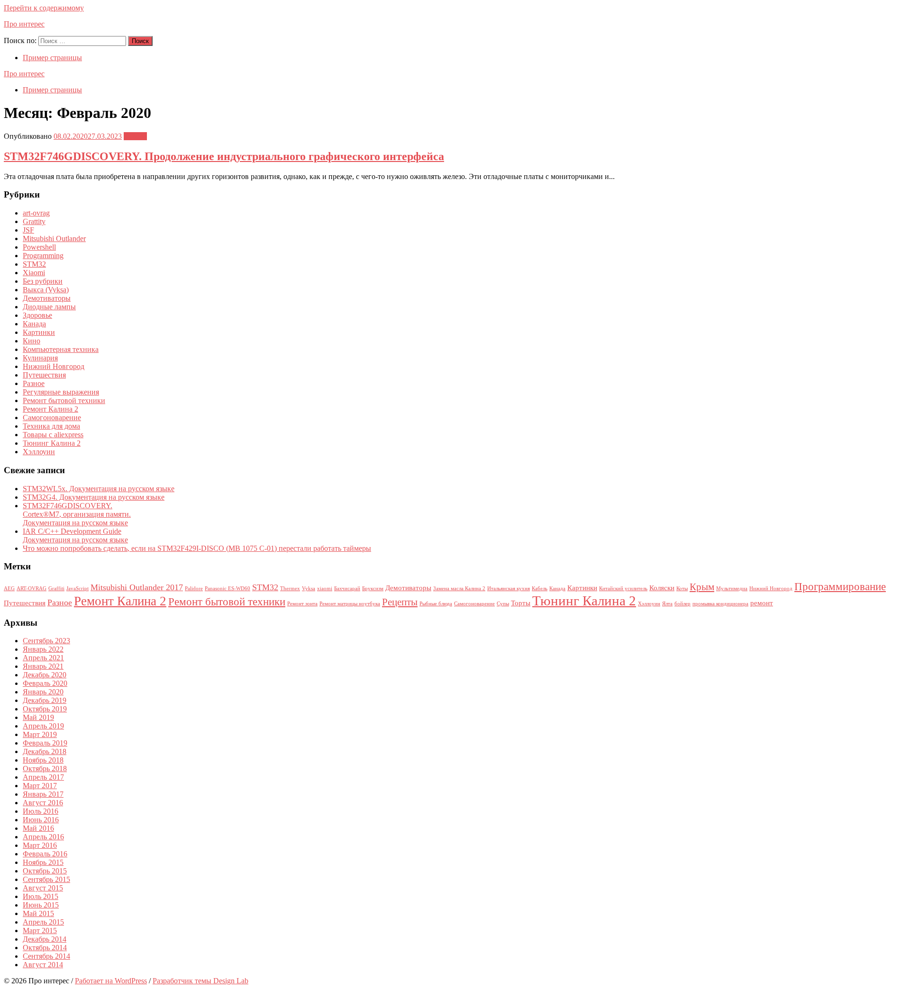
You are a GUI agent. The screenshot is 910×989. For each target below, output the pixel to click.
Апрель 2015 (43, 922)
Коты (682, 588)
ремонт (761, 603)
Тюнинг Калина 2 (52, 443)
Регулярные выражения (61, 392)
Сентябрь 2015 (46, 879)
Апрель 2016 (43, 837)
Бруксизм (372, 588)
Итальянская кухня (508, 588)
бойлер (682, 603)
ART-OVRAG (31, 588)
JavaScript (77, 588)
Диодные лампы (49, 307)
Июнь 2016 (41, 820)
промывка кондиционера (720, 603)
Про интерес (24, 24)
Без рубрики (43, 281)
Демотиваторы (47, 298)
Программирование (840, 587)
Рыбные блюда (435, 603)
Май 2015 (38, 913)
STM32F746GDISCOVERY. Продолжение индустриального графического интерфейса (224, 156)
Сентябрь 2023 (46, 641)
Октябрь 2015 (45, 871)
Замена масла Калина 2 (459, 588)
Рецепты (400, 602)
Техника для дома (51, 426)
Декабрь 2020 (44, 675)
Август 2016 (43, 803)
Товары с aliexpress (53, 435)
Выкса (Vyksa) (46, 290)
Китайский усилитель (623, 588)
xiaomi (324, 588)
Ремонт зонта (302, 603)
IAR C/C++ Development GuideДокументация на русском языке (75, 535)
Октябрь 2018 (45, 768)
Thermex (290, 588)
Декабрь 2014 (44, 939)
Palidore (194, 588)
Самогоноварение (52, 418)
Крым (702, 587)
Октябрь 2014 (45, 948)
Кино (31, 341)
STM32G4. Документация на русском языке (93, 497)
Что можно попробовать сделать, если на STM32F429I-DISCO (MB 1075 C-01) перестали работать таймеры (197, 548)
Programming (43, 256)
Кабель (539, 588)
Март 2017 (40, 786)
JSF (28, 230)
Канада (34, 324)
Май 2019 (38, 717)
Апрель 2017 (43, 777)
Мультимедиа (731, 588)
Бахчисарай (347, 588)
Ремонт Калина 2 (50, 409)
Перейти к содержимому (44, 8)
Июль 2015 (40, 896)
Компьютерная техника (61, 349)
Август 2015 (43, 888)
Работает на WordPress (111, 981)
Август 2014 (43, 965)
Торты (520, 603)
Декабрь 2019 (44, 700)
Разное (34, 383)
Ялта (667, 603)
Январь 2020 (43, 692)
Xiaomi (34, 273)
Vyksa (308, 588)
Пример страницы (52, 58)
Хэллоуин (39, 452)
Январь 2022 (43, 649)
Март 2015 (40, 930)
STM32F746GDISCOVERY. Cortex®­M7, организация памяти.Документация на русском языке (77, 514)
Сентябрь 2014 (46, 956)
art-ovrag (36, 213)
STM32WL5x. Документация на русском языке (98, 489)
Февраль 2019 (45, 743)
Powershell (39, 247)
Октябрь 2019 (45, 709)
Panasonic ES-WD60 (227, 588)
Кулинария (40, 358)
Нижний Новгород (53, 366)
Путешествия (44, 375)
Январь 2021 (43, 666)
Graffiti (56, 588)
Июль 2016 (40, 811)
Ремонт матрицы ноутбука (349, 603)
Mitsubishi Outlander (54, 238)
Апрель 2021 (43, 658)
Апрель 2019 (43, 726)
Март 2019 (40, 734)
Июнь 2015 (41, 905)
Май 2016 (38, 828)
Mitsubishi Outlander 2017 (137, 587)
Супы (503, 603)
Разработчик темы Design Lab (200, 981)
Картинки (39, 332)
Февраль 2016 (45, 854)
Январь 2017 (43, 794)
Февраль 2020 (45, 683)
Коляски (661, 588)
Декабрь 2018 (44, 751)
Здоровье (37, 315)
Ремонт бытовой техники (64, 400)
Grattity (34, 221)
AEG (9, 588)
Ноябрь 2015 (43, 862)
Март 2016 (40, 845)
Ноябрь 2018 (43, 760)
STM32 (135, 136)
